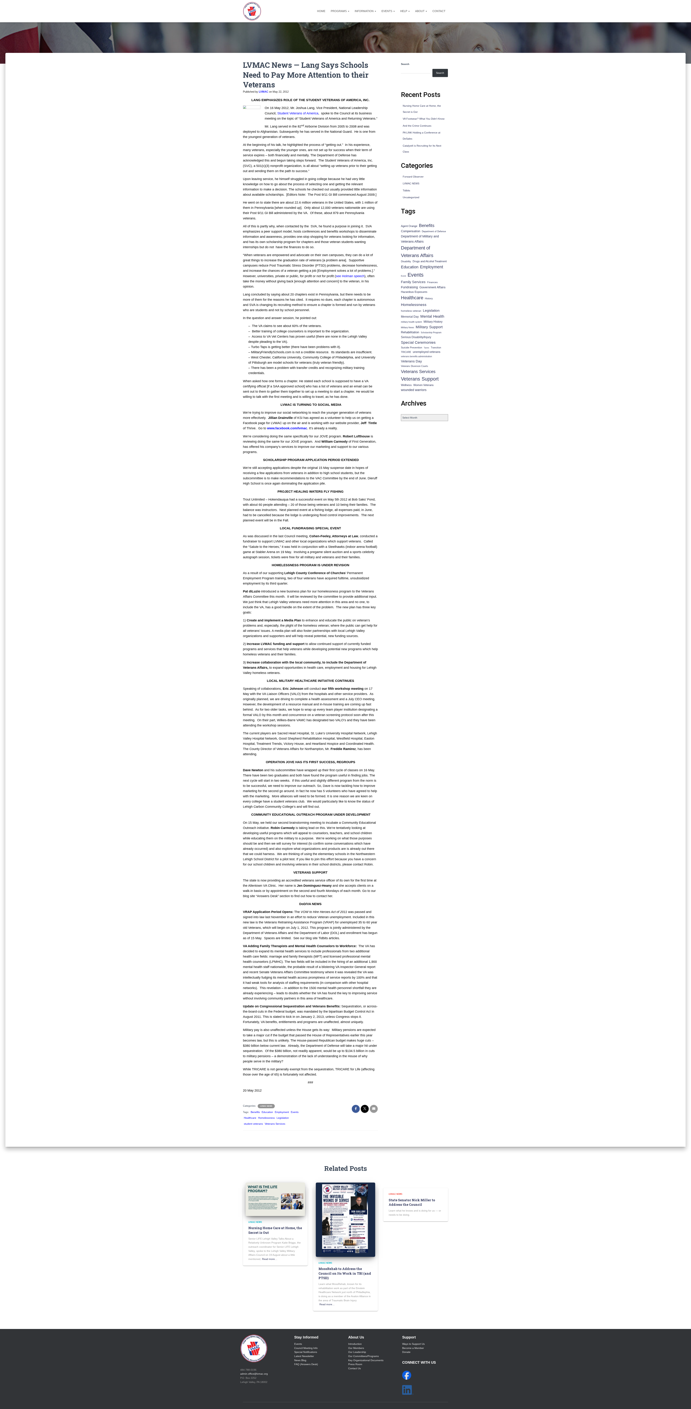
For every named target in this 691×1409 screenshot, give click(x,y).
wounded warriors (413, 390)
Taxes (426, 348)
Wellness (406, 385)
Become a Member (413, 1348)
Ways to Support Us (413, 1343)
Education (267, 1112)
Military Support (429, 327)
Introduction (355, 1343)
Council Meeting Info (306, 1348)
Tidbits (406, 190)
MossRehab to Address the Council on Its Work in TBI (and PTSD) (345, 1273)
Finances (432, 282)
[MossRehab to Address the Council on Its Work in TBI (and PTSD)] (345, 1219)
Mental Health (432, 316)
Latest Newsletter (304, 1356)
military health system (411, 322)
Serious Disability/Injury (416, 337)
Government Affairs (432, 287)
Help (404, 11)
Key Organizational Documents (365, 1360)
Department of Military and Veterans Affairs (420, 239)
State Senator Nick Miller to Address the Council (412, 1202)
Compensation (410, 231)
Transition (436, 347)
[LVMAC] (252, 11)
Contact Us (354, 1368)
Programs (339, 11)
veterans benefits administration (416, 356)
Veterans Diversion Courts (414, 366)
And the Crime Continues (417, 125)
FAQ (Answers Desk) (306, 1364)
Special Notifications (305, 1352)
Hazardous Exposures (414, 291)
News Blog (300, 1360)
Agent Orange (409, 226)
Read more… (269, 1259)
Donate (406, 1352)
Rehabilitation (410, 332)
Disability (406, 261)
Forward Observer (413, 176)
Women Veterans (423, 385)
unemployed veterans (426, 351)
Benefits (255, 1112)
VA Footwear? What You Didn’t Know (423, 118)
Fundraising (409, 287)
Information (364, 11)
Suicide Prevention (411, 347)
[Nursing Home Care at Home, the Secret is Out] (275, 1199)
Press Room (355, 1364)
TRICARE (406, 352)
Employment (282, 1112)
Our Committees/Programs (363, 1356)
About (420, 11)
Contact (438, 11)
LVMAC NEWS (266, 1106)
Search (405, 64)
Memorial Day (410, 316)
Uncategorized (411, 197)
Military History (433, 321)
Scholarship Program (431, 332)
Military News (407, 327)
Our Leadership (357, 1352)
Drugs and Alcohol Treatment (430, 261)
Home (321, 11)
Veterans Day (411, 361)
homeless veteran (411, 310)
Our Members (356, 1348)
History (429, 298)
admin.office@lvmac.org (254, 1373)
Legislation (283, 1117)
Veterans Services (275, 1123)
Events (387, 11)
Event (403, 276)
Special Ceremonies (418, 342)
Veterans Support (420, 379)
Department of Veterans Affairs (417, 251)
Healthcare (250, 1117)
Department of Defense (434, 231)
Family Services (413, 282)
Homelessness (266, 1117)
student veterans (253, 1123)
